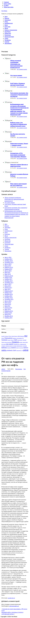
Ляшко (12, 340)
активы (14, 345)
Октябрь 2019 (9, 261)
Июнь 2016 (8, 304)
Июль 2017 (8, 286)
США (15, 340)
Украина (15, 342)
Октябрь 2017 (9, 281)
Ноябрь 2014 (8, 318)
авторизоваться (14, 606)
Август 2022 (8, 257)
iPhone (10, 336)
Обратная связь (8, 7)
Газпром (4, 340)
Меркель (22, 336)
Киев (13, 336)
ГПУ (23, 338)
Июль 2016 (8, 302)
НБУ (25, 336)
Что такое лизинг (16, 75)
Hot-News (4, 11)
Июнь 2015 (8, 314)
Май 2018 (7, 272)
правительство (23, 344)
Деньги (7, 18)
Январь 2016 (8, 313)
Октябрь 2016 (9, 297)
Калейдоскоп (9, 23)
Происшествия (9, 37)
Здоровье (8, 20)
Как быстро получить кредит (17, 135)
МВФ (19, 336)
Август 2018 (8, 271)
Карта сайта (7, 4)
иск (2, 344)
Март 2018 (8, 274)
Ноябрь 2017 (8, 279)
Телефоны (8, 40)
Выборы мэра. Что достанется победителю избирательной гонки (18, 124)
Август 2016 (8, 301)
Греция (8, 340)
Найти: (3, 329)
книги (4, 344)
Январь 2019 (8, 269)
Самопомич (19, 340)
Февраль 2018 (9, 276)
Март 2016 (8, 309)
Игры (6, 21)
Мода (6, 28)
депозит (20, 342)
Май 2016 (7, 306)
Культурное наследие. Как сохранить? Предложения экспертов (19, 94)
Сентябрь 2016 (9, 299)
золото (13, 347)
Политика (8, 35)
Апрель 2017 (8, 287)
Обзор (2, 338)
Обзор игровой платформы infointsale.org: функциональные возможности (16, 64)
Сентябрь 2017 (9, 282)
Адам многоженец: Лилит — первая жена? (19, 144)
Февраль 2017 (9, 291)
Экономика (8, 43)
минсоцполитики (8, 342)
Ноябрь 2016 (8, 296)
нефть (3, 350)
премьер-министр (9, 345)
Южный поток (17, 344)
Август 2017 (8, 284)
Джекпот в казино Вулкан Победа (19, 175)
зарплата (9, 347)
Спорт (6, 38)
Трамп (2, 342)
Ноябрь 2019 (8, 259)
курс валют (9, 344)
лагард (17, 347)
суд (22, 350)
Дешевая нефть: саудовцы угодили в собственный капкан (12, 613)
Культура (7, 26)
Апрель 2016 (8, 308)
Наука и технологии (11, 30)
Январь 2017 (8, 292)
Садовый (24, 340)
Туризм (7, 42)
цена (25, 349)
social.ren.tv (11, 598)
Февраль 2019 (9, 267)
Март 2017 (8, 289)
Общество (8, 33)
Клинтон (16, 336)
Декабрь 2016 (9, 294)
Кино (6, 25)
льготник (21, 347)
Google (2, 336)
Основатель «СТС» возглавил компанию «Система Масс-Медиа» (18, 154)
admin (3, 369)
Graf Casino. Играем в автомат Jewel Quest (17, 84)
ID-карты (6, 336)
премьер (3, 345)
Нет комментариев (22, 69)
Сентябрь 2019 (9, 262)
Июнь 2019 (8, 266)
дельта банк (25, 342)
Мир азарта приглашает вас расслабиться (18, 184)
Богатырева (19, 338)
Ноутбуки (8, 32)
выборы (4, 347)
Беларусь (15, 338)
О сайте (6, 5)
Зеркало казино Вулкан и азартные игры (19, 165)
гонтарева (24, 345)
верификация (19, 345)
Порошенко (8, 338)
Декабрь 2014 (9, 316)
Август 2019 (8, 264)
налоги (25, 347)
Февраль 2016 (9, 311)
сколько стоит (11, 350)
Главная (6, 2)
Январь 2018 (8, 277)
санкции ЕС (18, 350)
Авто (6, 16)
